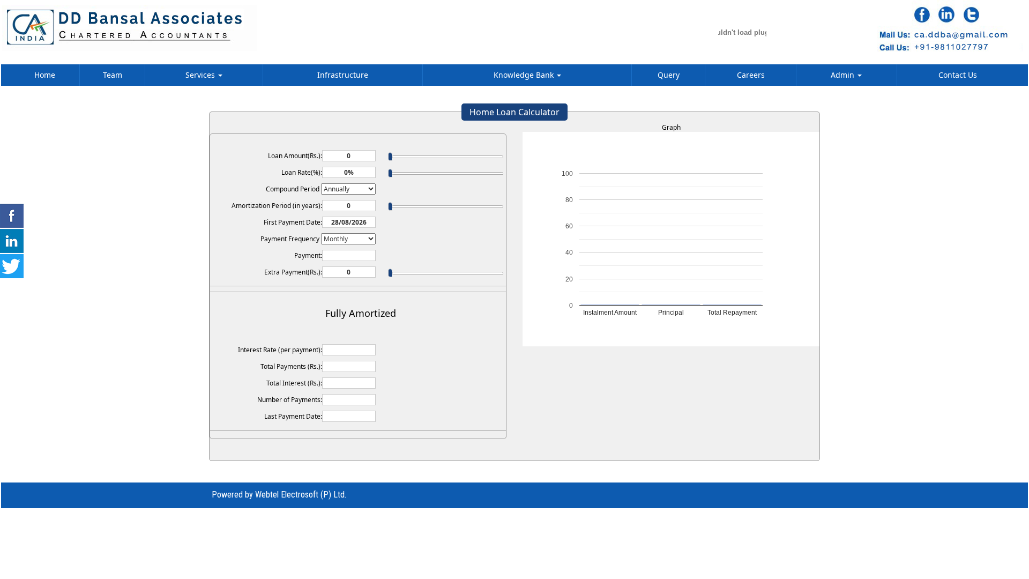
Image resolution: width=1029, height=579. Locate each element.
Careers (751, 75)
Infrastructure (342, 75)
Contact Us (957, 75)
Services (201, 75)
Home (44, 75)
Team (112, 75)
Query (669, 75)
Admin (843, 75)
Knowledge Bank (525, 75)
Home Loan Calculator (514, 112)
